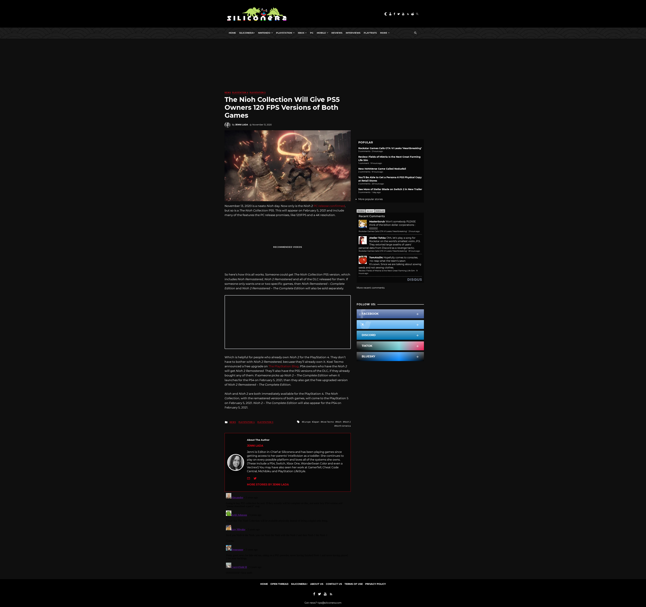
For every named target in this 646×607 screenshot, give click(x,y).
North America (343, 426)
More (383, 32)
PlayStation (284, 32)
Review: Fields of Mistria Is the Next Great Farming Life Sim (387, 270)
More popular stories (370, 199)
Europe (307, 422)
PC (311, 32)
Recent (370, 211)
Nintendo (264, 32)
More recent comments (371, 287)
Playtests (370, 32)
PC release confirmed (329, 206)
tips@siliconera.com (330, 602)
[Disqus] (288, 534)
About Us (316, 583)
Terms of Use (354, 583)
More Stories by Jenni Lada (268, 484)
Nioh (339, 422)
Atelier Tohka (377, 237)
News (228, 92)
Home (232, 32)
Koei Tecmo (328, 422)
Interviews (353, 32)
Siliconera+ (247, 32)
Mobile (321, 32)
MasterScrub (377, 221)
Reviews (336, 32)
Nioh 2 (347, 422)
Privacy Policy (375, 583)
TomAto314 (376, 257)
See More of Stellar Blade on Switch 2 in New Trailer (390, 189)
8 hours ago (414, 251)
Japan (316, 422)
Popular (380, 211)
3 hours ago (414, 231)
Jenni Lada (241, 124)
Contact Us (334, 583)
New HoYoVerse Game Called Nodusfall (382, 168)
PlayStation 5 (258, 92)
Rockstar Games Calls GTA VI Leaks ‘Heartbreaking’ (390, 148)
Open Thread (279, 583)
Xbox (301, 32)
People (361, 211)
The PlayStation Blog (283, 366)
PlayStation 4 (240, 92)
